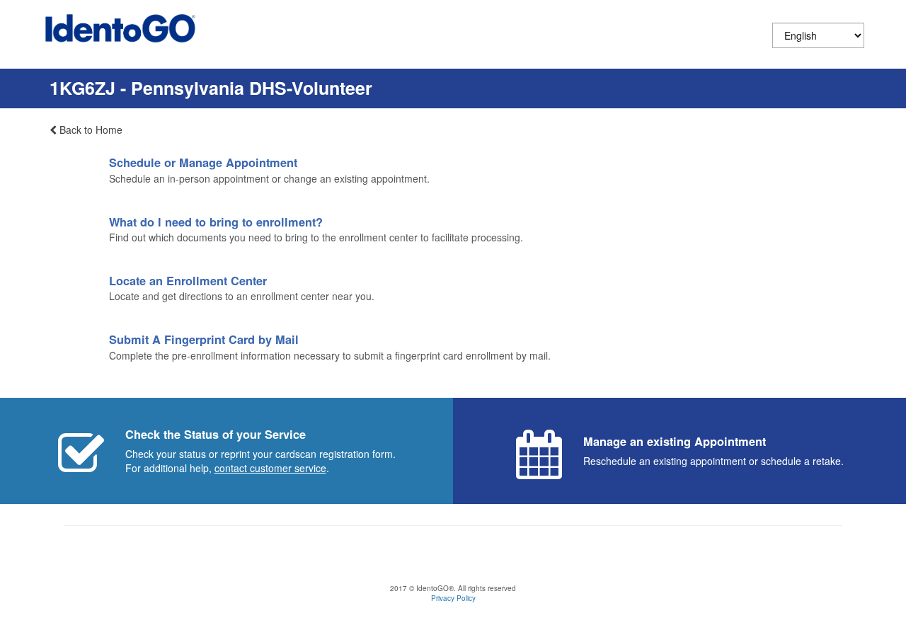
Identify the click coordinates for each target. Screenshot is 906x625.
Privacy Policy (453, 598)
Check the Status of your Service (215, 434)
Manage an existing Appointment (674, 441)
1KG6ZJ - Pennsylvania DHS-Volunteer (211, 88)
